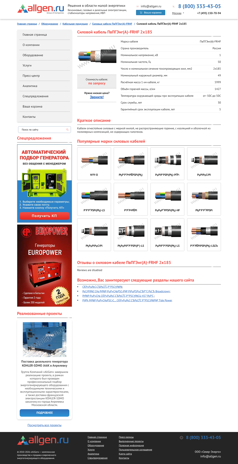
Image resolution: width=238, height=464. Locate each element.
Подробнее (44, 413)
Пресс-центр (31, 76)
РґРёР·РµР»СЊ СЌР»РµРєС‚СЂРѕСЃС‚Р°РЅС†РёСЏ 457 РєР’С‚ (118, 296)
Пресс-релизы (126, 437)
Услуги (27, 65)
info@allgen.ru (151, 6)
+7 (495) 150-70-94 (209, 13)
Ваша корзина (32, 106)
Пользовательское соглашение (135, 449)
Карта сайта (125, 453)
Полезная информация (131, 445)
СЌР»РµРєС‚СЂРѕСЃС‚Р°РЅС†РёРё (102, 286)
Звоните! (97, 97)
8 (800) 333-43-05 (199, 6)
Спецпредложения (35, 96)
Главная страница (35, 35)
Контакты (29, 117)
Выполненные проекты (131, 441)
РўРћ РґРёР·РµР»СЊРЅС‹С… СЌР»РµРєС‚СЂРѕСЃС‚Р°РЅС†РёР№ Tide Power (127, 300)
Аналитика (30, 86)
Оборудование (33, 55)
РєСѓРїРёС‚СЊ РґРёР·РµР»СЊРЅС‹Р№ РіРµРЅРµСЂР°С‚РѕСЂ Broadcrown (126, 291)
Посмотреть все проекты (45, 425)
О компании (31, 45)
